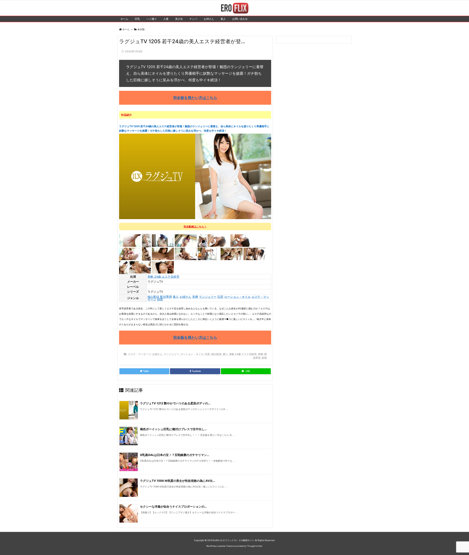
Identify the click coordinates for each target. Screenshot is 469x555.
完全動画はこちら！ (195, 226)
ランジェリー (208, 297)
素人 (176, 297)
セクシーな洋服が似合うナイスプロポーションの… (173, 506)
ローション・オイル (237, 297)
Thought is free (254, 546)
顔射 (160, 299)
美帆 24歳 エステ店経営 (163, 276)
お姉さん (185, 297)
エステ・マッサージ (139, 354)
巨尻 (220, 297)
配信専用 (166, 297)
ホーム (126, 29)
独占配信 (153, 297)
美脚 (195, 297)
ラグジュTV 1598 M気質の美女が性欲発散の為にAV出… (177, 481)
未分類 (141, 29)
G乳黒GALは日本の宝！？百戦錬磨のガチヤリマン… (174, 455)
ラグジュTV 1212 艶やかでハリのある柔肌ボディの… (175, 403)
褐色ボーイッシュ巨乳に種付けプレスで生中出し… (173, 429)
